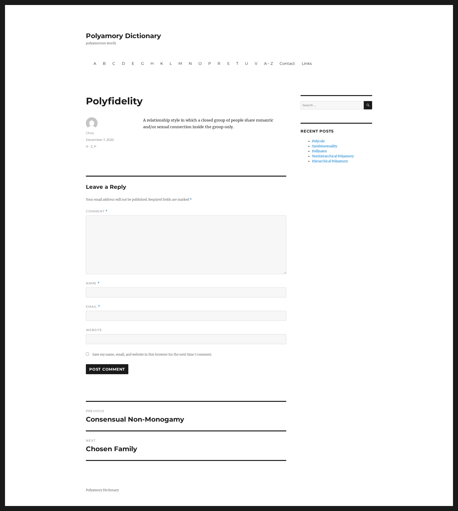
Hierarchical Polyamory (330, 161)
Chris (90, 133)
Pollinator (319, 151)
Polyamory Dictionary (123, 36)
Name (93, 283)
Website (94, 330)
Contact (287, 63)
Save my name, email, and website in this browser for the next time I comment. (152, 355)
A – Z (268, 63)
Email (93, 307)
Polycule (318, 141)
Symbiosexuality (324, 146)
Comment (97, 211)
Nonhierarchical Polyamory (333, 156)
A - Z (89, 146)
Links (307, 63)
